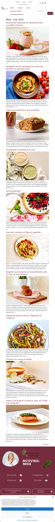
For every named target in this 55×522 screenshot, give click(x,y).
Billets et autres (15, 11)
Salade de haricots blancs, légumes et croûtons (23, 316)
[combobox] (41, 11)
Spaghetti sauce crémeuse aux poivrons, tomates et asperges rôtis (25, 67)
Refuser (27, 513)
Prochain (46, 444)
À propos (24, 2)
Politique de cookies (21, 520)
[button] (53, 497)
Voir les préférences (27, 517)
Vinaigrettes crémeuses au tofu (20, 149)
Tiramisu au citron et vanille (19, 359)
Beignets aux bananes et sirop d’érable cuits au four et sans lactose (26, 273)
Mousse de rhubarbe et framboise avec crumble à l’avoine (24, 23)
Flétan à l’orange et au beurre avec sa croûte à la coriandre (26, 401)
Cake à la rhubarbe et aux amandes (22, 110)
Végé (11, 8)
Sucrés (20, 8)
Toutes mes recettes (16, 14)
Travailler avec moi (24, 4)
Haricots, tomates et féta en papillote (23, 232)
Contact (18, 2)
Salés (28, 8)
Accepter (27, 509)
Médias (30, 2)
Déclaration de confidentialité (31, 520)
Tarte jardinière (13, 191)
